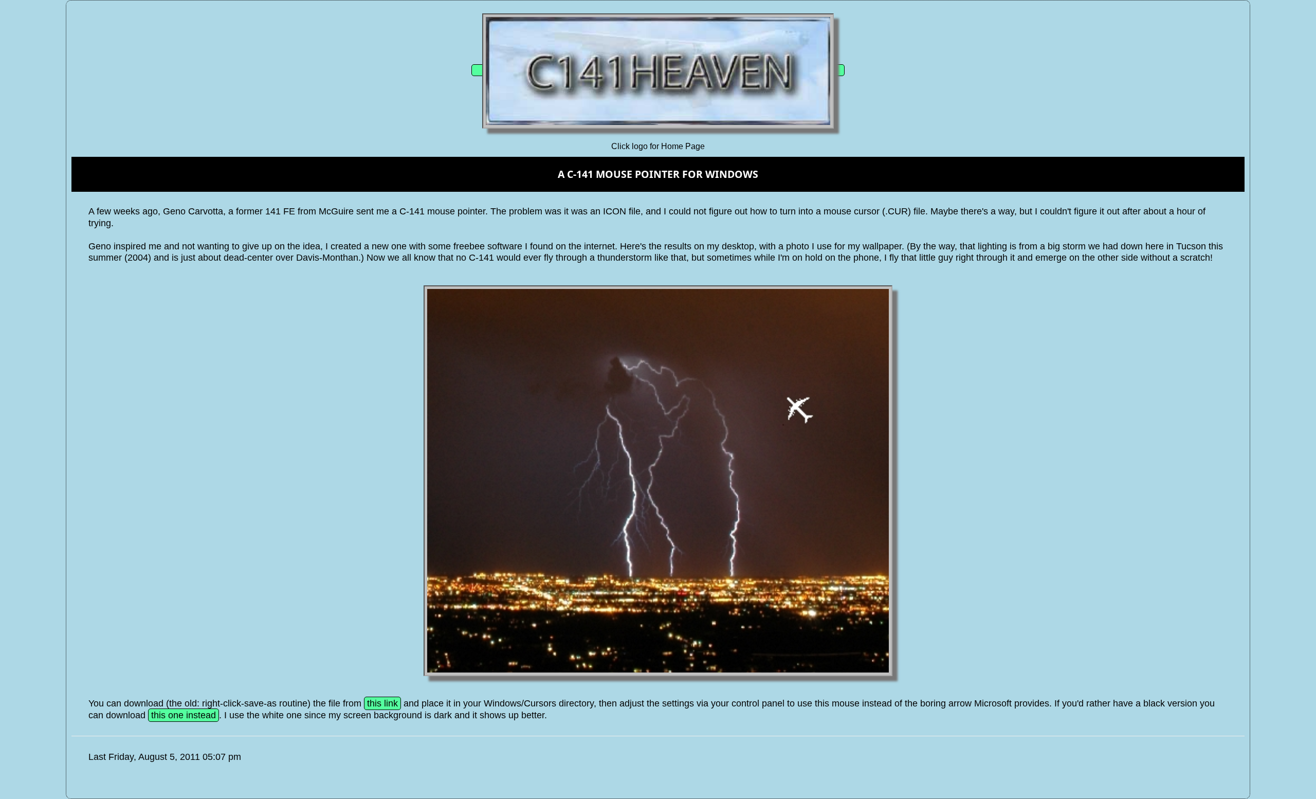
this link (382, 703)
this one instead (183, 715)
